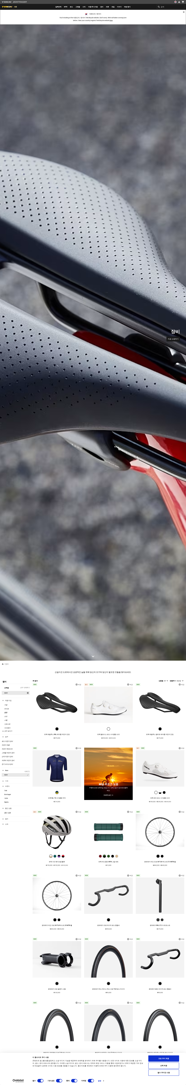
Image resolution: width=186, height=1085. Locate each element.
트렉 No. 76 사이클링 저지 (57, 798)
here (111, 20)
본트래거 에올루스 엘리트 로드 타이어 (160, 1052)
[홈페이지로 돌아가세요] (3, 664)
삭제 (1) (27, 771)
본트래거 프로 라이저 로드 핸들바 (108, 925)
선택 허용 (163, 1065)
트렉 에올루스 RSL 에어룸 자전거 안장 (57, 734)
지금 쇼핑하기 (173, 339)
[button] (7, 731)
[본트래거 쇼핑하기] (20, 2)
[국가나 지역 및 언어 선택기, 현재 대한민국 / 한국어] (175, 2)
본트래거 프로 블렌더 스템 (57, 989)
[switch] (59, 1080)
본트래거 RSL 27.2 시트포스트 (160, 925)
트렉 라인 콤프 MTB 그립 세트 (108, 862)
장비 (7, 664)
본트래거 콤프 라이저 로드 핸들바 (160, 989)
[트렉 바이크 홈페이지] (7, 2)
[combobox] (170, 7)
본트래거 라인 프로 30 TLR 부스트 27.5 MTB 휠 (160, 862)
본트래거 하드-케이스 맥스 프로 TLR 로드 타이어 (108, 989)
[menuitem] (58, 7)
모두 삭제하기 (25, 687)
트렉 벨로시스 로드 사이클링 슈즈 (108, 734)
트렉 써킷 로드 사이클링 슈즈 (160, 798)
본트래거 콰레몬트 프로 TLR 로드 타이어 (56, 1052)
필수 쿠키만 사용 (164, 1072)
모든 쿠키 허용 (163, 1058)
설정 (99, 1081)
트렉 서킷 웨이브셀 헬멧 (57, 862)
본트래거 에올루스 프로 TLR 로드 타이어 (108, 1052)
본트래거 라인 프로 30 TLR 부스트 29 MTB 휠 (57, 925)
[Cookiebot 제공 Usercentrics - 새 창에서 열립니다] (18, 1080)
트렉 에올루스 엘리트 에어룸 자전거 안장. (160, 734)
